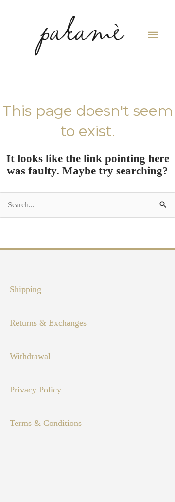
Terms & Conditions (46, 423)
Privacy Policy (35, 389)
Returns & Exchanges (48, 323)
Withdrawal (30, 356)
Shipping (25, 289)
